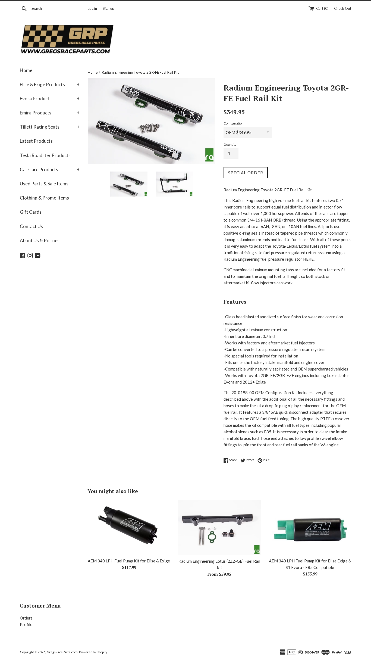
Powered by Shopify (93, 652)
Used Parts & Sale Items (44, 183)
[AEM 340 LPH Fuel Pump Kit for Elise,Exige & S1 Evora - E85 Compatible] (310, 527)
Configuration (234, 123)
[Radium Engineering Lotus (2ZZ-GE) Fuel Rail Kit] (219, 527)
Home (26, 70)
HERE (308, 259)
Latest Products (36, 141)
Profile (26, 624)
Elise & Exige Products (50, 84)
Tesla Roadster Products (45, 155)
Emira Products (50, 113)
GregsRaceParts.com (62, 652)
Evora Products (50, 98)
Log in (92, 8)
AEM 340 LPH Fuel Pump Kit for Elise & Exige (129, 560)
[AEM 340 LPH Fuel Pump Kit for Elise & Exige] (129, 527)
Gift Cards (31, 212)
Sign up (108, 8)
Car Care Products (50, 169)
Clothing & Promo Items (44, 198)
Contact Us (31, 226)
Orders (26, 617)
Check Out (342, 8)
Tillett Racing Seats (50, 127)
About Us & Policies (39, 240)
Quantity (230, 144)
